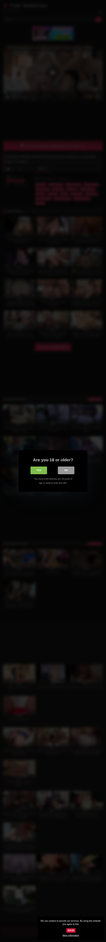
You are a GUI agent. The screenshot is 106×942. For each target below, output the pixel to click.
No (66, 470)
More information (71, 935)
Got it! (71, 930)
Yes (39, 470)
